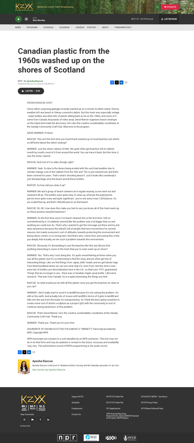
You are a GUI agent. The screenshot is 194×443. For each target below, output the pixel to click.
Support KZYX (77, 397)
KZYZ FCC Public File (114, 403)
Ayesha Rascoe (35, 81)
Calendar (64, 27)
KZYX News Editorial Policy (152, 409)
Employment (77, 409)
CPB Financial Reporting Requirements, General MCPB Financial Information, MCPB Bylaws (122, 416)
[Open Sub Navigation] (23, 27)
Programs (32, 27)
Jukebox (79, 27)
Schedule (48, 27)
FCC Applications (113, 409)
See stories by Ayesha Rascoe (48, 369)
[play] (18, 19)
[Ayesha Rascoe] (24, 367)
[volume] (26, 19)
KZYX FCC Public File (114, 397)
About (105, 27)
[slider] (30, 19)
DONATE (171, 7)
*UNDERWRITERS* (123, 27)
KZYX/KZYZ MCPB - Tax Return (154, 397)
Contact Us (76, 414)
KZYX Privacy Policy (149, 403)
